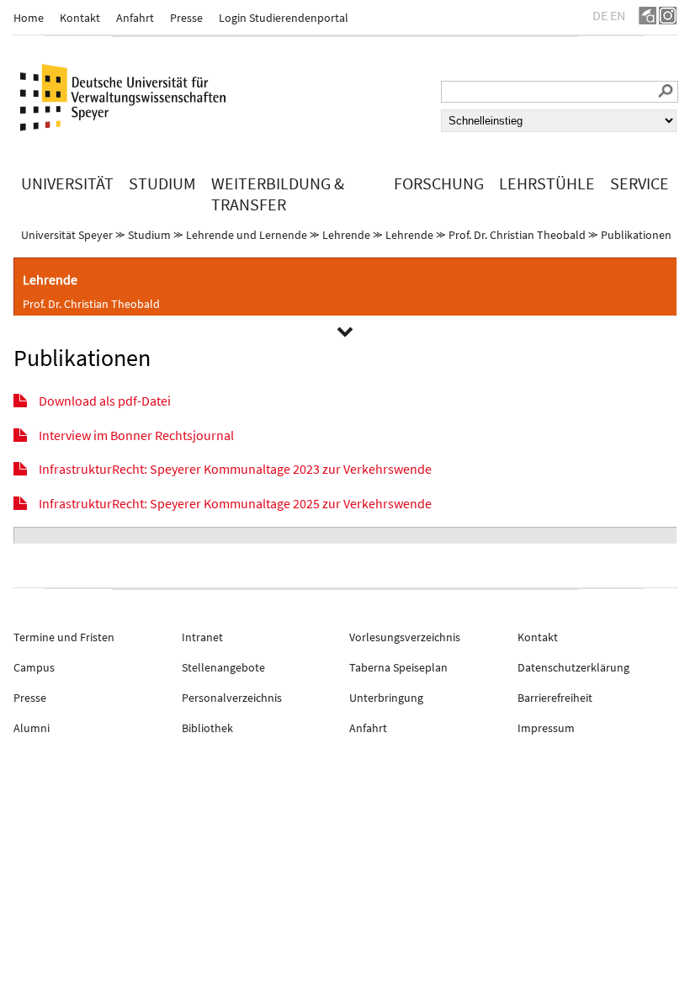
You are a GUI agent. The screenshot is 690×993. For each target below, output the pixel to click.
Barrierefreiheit (555, 697)
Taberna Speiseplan (398, 667)
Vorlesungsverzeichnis (404, 637)
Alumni (31, 727)
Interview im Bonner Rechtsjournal (136, 435)
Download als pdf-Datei (105, 400)
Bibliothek (207, 727)
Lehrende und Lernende (246, 234)
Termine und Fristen (63, 637)
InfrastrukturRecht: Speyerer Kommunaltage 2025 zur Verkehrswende (235, 503)
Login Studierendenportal (283, 17)
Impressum (546, 727)
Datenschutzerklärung (573, 667)
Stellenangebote (223, 667)
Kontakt (80, 17)
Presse (186, 17)
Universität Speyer (67, 234)
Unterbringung (386, 697)
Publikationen (636, 234)
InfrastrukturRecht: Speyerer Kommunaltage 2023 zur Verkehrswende (235, 468)
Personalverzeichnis (232, 697)
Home (28, 17)
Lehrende (346, 234)
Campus (34, 667)
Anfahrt (135, 17)
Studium (149, 234)
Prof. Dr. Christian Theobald (517, 234)
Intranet (202, 637)
